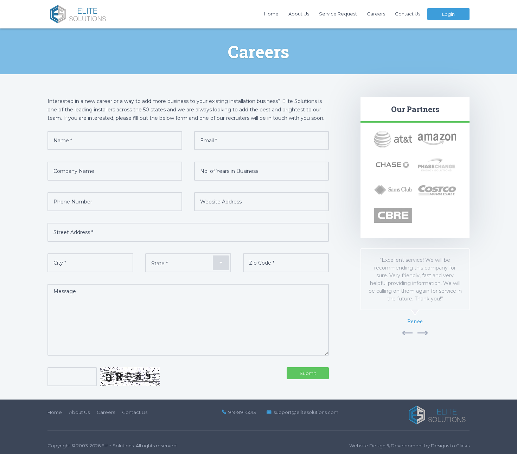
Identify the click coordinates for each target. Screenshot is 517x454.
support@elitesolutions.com (306, 412)
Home (271, 14)
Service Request (338, 14)
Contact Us (407, 14)
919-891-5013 (242, 412)
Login (448, 14)
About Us (298, 14)
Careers (376, 14)
